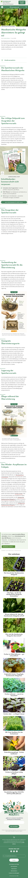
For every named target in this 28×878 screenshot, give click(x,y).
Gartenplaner (14, 866)
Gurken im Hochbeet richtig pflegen (14, 773)
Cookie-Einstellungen (14, 873)
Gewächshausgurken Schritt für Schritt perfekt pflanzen (14, 793)
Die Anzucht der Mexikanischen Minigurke (14, 573)
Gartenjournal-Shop (14, 864)
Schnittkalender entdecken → (8, 546)
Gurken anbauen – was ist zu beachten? (14, 695)
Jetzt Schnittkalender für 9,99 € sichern (14, 202)
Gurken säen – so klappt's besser (14, 714)
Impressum (14, 868)
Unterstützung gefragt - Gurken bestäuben (14, 753)
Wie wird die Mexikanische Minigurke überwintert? (14, 635)
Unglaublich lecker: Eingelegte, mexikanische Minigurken (14, 675)
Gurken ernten (19, 493)
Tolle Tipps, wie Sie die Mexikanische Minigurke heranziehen (14, 594)
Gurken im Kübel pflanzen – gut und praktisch (14, 655)
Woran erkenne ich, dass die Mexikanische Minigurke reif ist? (14, 615)
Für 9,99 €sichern (22, 2)
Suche (14, 860)
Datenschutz (14, 870)
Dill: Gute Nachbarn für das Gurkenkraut (14, 733)
